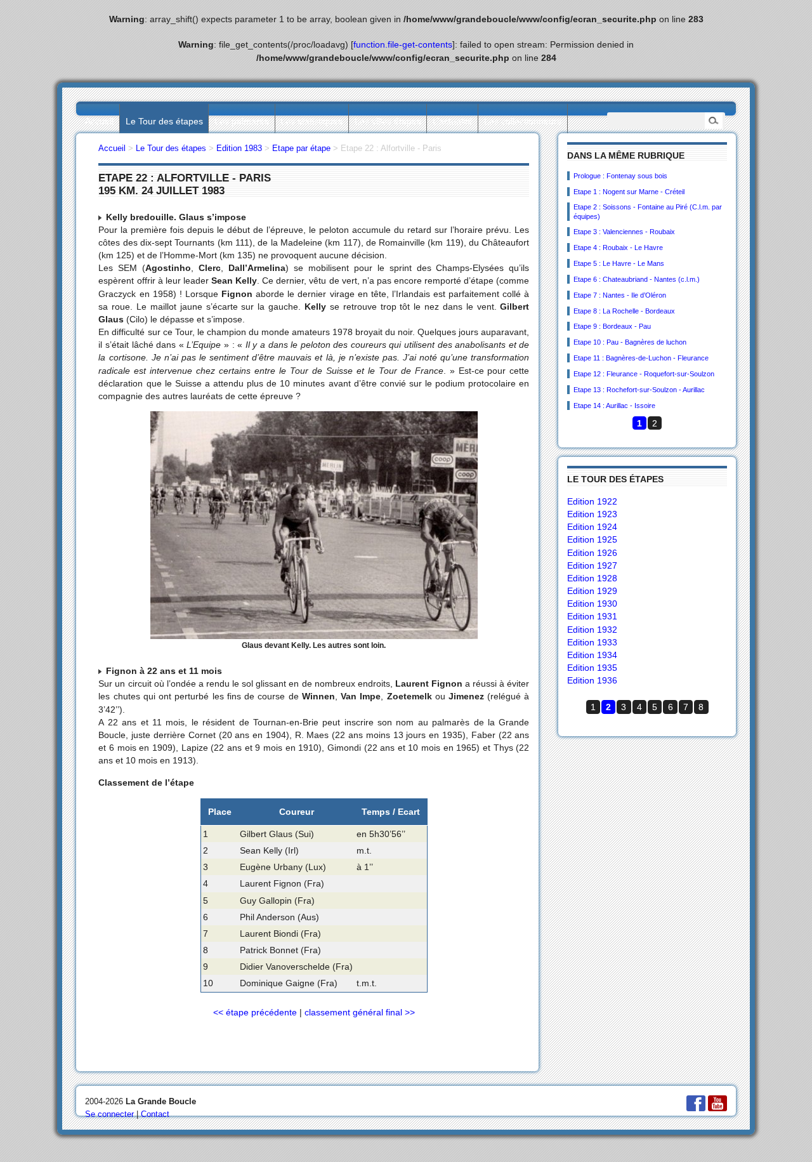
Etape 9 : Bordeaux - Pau (612, 326)
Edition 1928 (592, 578)
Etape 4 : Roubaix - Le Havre (618, 247)
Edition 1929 (592, 591)
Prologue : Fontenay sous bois (620, 176)
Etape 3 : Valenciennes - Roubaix (624, 231)
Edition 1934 (592, 655)
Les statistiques (311, 121)
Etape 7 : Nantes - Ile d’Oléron (619, 295)
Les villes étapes (388, 121)
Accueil (99, 121)
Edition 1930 (592, 603)
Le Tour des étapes (164, 121)
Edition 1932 (592, 629)
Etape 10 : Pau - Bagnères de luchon (629, 342)
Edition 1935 (592, 668)
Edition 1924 (592, 527)
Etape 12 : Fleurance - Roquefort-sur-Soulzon (643, 374)
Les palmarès (241, 121)
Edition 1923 (592, 514)
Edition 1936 (592, 680)
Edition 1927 (592, 565)
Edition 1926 (592, 553)
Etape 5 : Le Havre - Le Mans (618, 263)
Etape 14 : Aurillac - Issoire (614, 405)
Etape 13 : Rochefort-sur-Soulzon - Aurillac (639, 389)
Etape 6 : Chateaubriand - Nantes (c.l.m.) (636, 279)
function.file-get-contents (402, 44)
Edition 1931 (592, 616)
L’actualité (453, 121)
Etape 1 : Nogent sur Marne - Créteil (628, 191)
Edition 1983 (239, 148)
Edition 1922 (592, 501)
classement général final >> (359, 1012)
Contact (155, 1114)
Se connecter (109, 1114)
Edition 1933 (592, 642)
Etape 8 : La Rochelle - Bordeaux (624, 311)
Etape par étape (301, 148)
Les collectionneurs (522, 121)
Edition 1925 (592, 539)
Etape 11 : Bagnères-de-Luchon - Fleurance (641, 358)
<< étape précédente (255, 1012)
